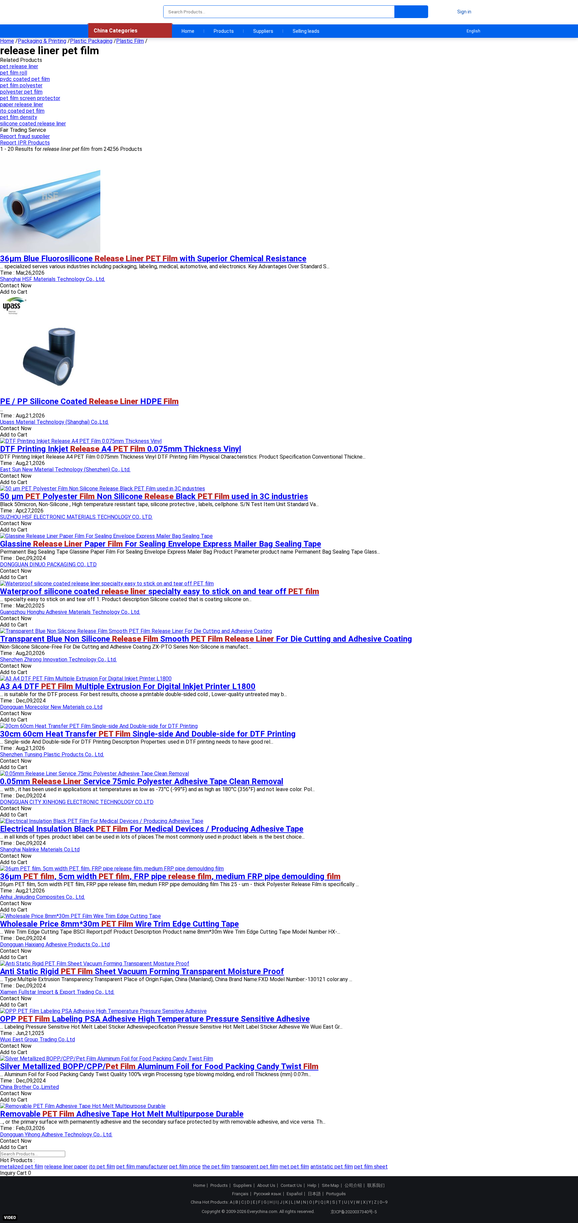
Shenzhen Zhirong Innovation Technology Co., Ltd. (58, 659)
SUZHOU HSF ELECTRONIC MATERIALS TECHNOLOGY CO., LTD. (76, 517)
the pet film (216, 1166)
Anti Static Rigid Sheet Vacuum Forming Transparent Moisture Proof (142, 971)
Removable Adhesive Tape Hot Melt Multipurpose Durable (122, 1114)
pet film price (185, 1166)
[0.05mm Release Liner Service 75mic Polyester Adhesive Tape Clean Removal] (94, 773)
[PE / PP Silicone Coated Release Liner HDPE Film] (50, 393)
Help (311, 1186)
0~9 (383, 1202)
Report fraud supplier (25, 136)
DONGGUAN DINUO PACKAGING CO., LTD (48, 564)
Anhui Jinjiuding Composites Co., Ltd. (42, 897)
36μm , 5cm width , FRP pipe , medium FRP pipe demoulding (170, 876)
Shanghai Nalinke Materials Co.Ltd (40, 849)
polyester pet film (21, 92)
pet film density (18, 117)
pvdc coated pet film (25, 79)
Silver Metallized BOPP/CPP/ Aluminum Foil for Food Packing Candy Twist (159, 1066)
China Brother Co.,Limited (29, 1087)
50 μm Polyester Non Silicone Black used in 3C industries (154, 496)
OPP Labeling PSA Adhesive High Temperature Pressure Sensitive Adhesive (155, 1019)
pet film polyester (21, 85)
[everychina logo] (107, 11)
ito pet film (102, 1166)
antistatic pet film (331, 1166)
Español (294, 1194)
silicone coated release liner (33, 123)
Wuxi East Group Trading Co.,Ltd (37, 1039)
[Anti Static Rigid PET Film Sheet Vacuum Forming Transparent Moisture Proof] (94, 963)
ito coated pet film (22, 111)
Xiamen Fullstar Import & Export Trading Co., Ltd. (57, 992)
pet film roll (13, 73)
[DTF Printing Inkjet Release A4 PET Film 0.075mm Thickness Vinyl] (81, 441)
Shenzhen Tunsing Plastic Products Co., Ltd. (52, 754)
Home (188, 31)
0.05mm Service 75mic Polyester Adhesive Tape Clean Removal (141, 781)
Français (240, 1194)
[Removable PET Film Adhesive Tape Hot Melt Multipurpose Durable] (83, 1106)
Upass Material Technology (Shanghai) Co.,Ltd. (54, 422)
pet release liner (19, 66)
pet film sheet (371, 1166)
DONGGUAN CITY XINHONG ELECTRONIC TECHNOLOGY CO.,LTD (77, 802)
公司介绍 (353, 1186)
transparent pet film (254, 1166)
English (473, 31)
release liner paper (66, 1166)
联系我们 (376, 1186)
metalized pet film (21, 1166)
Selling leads (306, 31)
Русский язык (267, 1194)
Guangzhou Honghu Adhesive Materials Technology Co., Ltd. (70, 612)
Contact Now (15, 285)
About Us (266, 1186)
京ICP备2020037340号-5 (353, 1211)
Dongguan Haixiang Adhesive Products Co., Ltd (55, 944)
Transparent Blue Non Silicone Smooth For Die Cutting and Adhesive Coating (206, 639)
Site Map (330, 1186)
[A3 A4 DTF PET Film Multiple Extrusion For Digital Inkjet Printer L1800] (86, 678)
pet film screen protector (30, 98)
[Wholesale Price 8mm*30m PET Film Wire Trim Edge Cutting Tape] (80, 916)
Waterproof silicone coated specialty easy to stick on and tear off (159, 591)
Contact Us (291, 1186)
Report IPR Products (25, 142)
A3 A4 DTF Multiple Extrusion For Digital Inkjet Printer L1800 (128, 686)
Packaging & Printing (42, 41)
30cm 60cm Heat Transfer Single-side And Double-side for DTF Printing (148, 734)
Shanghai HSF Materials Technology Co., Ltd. (52, 279)
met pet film (294, 1166)
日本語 (314, 1194)
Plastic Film (130, 41)
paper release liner (21, 104)
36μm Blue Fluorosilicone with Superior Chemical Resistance (153, 258)
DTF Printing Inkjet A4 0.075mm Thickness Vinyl (120, 449)
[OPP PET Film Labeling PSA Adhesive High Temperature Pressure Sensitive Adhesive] (103, 1011)
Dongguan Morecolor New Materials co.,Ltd (51, 707)
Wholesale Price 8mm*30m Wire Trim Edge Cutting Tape (119, 924)
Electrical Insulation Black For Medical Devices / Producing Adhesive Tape (151, 829)
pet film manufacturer (142, 1166)
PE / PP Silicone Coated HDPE (89, 401)
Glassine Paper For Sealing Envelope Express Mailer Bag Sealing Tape (160, 544)
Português (336, 1194)
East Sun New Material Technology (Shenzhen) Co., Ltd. (65, 469)
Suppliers (263, 31)
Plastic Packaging (91, 41)
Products (224, 31)
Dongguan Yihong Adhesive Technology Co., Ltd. (56, 1134)
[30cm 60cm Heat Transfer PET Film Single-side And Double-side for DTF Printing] (99, 726)
